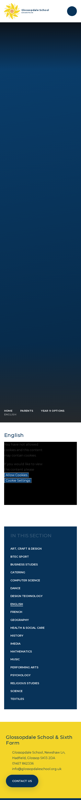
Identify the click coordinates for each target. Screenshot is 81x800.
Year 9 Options (53, 410)
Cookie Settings (18, 480)
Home (8, 410)
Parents (26, 410)
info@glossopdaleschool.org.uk (37, 769)
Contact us (22, 781)
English (10, 414)
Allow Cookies (16, 475)
